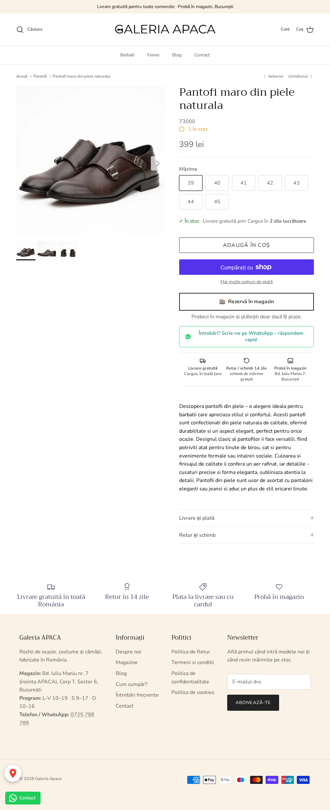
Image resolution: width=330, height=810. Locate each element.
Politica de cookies (192, 692)
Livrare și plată (197, 518)
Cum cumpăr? (131, 684)
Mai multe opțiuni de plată (246, 282)
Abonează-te (253, 702)
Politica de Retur (190, 651)
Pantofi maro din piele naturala (81, 76)
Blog (176, 55)
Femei (153, 55)
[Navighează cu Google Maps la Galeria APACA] (13, 773)
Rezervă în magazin (246, 301)
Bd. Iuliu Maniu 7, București (290, 373)
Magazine (127, 662)
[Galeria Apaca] (165, 29)
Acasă (21, 76)
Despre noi (128, 651)
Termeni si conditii (192, 662)
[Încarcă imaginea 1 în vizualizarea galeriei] (90, 160)
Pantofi (40, 76)
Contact (202, 55)
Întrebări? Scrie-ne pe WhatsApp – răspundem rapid (251, 336)
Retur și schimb (197, 535)
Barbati (127, 55)
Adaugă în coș (246, 245)
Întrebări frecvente (137, 695)
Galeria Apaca (48, 779)
